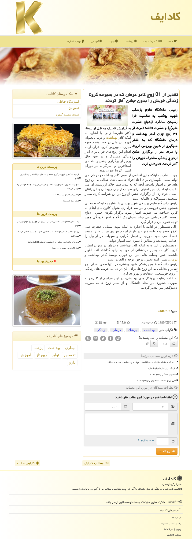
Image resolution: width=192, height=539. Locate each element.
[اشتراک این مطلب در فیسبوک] (110, 338)
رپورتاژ (41, 355)
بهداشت (129, 41)
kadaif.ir (164, 311)
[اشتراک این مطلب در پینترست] (95, 338)
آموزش (95, 41)
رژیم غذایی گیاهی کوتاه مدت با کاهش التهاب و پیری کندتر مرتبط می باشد (142, 362)
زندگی (100, 330)
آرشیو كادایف (151, 41)
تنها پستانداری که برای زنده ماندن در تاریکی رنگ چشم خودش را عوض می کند (48, 186)
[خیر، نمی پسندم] (154, 343)
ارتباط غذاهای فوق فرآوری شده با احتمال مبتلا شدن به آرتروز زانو (49, 176)
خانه (171, 41)
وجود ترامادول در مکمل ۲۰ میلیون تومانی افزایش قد (53, 242)
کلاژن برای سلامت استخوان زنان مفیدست (157, 380)
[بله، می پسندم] (173, 343)
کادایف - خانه (26, 463)
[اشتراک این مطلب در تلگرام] (118, 338)
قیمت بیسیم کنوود (67, 114)
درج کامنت (165, 451)
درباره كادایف (74, 41)
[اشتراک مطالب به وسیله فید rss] (88, 338)
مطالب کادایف (94, 463)
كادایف (165, 16)
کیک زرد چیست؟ (71, 200)
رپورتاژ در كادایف (172, 529)
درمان (173, 259)
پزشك (132, 330)
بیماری (70, 348)
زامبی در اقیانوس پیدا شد (66, 194)
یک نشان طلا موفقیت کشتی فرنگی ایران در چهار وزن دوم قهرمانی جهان (48, 223)
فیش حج (73, 108)
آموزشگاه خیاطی (68, 101)
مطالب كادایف (174, 534)
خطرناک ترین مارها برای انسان (162, 368)
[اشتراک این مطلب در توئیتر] (103, 338)
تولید (112, 41)
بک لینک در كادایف (171, 523)
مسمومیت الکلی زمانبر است (163, 374)
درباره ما (176, 517)
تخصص (69, 355)
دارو (72, 362)
